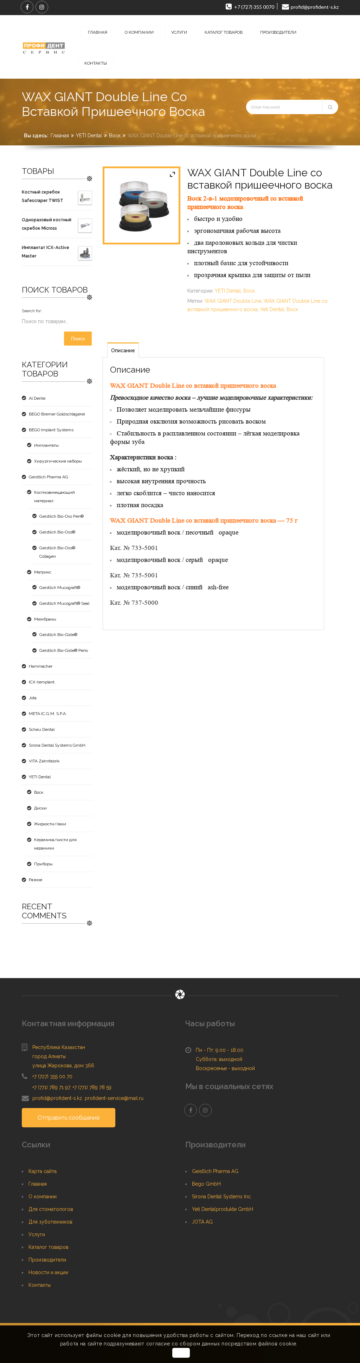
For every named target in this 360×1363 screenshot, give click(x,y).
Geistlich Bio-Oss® (57, 532)
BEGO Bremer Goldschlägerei (57, 414)
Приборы (43, 863)
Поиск (78, 338)
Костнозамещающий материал (54, 496)
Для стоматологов (50, 1209)
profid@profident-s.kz (57, 1098)
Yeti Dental (272, 309)
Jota (33, 697)
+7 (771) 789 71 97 (51, 1087)
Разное (35, 879)
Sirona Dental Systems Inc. (222, 1196)
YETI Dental (89, 135)
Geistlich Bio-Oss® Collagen (57, 552)
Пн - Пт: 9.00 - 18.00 (219, 1050)
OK (181, 1353)
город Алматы (49, 1056)
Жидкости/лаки (50, 823)
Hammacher (40, 666)
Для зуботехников (50, 1222)
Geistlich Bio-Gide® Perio (63, 650)
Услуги (36, 1234)
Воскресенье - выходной (225, 1068)
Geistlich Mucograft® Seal (64, 603)
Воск (115, 135)
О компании (42, 1196)
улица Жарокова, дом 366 (63, 1065)
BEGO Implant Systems (51, 429)
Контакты (39, 1285)
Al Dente (37, 398)
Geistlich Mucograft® (59, 587)
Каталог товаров (48, 1247)
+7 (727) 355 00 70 (52, 1076)
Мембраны (45, 619)
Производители (47, 1260)
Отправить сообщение (68, 1117)
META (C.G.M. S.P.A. (48, 713)
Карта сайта (42, 1171)
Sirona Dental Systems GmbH (57, 745)
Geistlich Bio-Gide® (58, 634)
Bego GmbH (206, 1184)
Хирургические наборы (58, 461)
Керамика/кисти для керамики (55, 844)
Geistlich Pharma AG (48, 476)
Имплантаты (46, 445)
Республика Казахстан (58, 1047)
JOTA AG (202, 1222)
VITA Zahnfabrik (44, 761)
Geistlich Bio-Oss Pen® (61, 516)
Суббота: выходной (219, 1059)
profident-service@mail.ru (114, 1098)
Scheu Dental (41, 729)
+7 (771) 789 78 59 (91, 1087)
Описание (123, 350)
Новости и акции (48, 1272)
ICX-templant (41, 682)
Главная (60, 135)
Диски (40, 808)
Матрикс (42, 572)
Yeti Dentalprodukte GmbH (222, 1209)
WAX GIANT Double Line (233, 301)
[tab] (123, 350)
